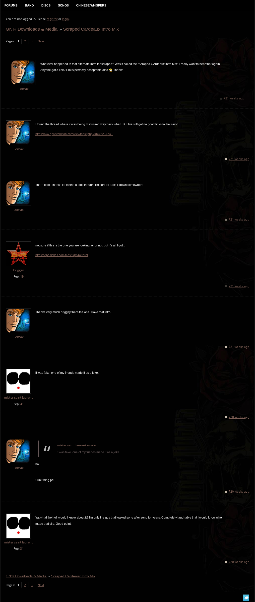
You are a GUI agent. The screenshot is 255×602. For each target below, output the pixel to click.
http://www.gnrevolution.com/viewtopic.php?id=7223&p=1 (74, 134)
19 (22, 276)
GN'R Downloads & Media (32, 29)
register (52, 19)
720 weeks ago (239, 417)
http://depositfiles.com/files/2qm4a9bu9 (61, 255)
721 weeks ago (234, 98)
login (65, 19)
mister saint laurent (18, 397)
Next (41, 41)
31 (22, 404)
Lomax (23, 89)
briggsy (18, 270)
